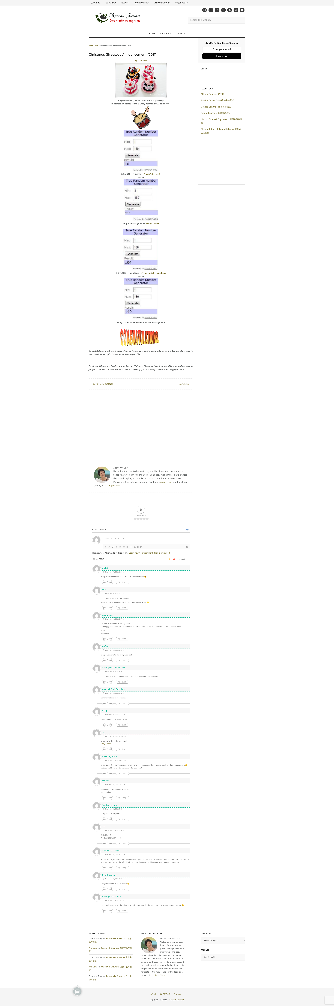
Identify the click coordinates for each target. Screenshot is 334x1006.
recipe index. (114, 485)
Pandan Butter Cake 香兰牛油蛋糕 (217, 100)
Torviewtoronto (109, 805)
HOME (153, 994)
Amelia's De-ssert (111, 851)
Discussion (142, 61)
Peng (104, 711)
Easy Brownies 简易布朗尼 (103, 384)
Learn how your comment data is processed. (149, 553)
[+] (141, 547)
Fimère (105, 781)
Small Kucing (108, 875)
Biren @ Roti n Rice (111, 896)
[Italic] (109, 547)
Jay (103, 732)
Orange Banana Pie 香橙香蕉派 (216, 107)
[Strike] (116, 547)
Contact (177, 994)
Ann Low (93, 948)
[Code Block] (131, 547)
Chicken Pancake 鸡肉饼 (212, 94)
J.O (103, 826)
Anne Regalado (109, 756)
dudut (105, 568)
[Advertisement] (141, 424)
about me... (166, 482)
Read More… (160, 975)
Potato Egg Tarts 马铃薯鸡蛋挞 (215, 113)
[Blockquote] (127, 547)
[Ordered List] (120, 547)
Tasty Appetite (106, 744)
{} (138, 547)
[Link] (134, 547)
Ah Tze (105, 646)
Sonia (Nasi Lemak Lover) (114, 668)
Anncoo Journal (176, 999)
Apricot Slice (184, 384)
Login (186, 530)
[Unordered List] (124, 547)
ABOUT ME (165, 994)
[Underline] (113, 547)
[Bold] (105, 547)
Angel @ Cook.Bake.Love (114, 689)
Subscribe (222, 56)
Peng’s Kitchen (152, 223)
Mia (104, 590)
